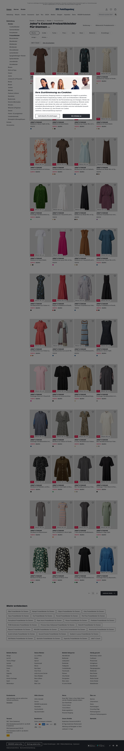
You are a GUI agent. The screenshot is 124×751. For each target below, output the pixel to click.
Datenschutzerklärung (48, 110)
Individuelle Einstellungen (47, 116)
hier (51, 108)
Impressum (59, 110)
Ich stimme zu (76, 116)
